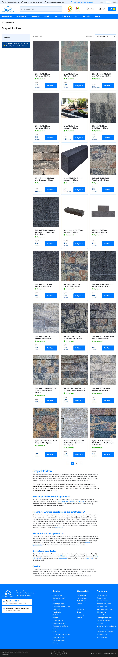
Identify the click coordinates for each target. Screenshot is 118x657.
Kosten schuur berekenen (105, 629)
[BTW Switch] (108, 2)
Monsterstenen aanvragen (61, 606)
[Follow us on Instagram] (59, 653)
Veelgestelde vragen (59, 623)
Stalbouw (100, 623)
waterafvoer (59, 527)
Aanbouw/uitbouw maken (105, 609)
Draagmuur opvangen (104, 604)
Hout (55, 16)
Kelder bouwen (101, 612)
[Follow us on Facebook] (53, 653)
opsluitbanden (62, 556)
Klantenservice (57, 595)
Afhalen (55, 601)
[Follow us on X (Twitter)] (65, 653)
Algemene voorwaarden (96, 653)
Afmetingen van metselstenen (106, 626)
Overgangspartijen (59, 604)
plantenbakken (70, 501)
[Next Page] (81, 463)
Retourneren (57, 609)
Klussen (97, 16)
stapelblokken (63, 558)
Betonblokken (7, 16)
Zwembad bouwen (103, 615)
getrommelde (37, 545)
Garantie (55, 632)
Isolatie (47, 16)
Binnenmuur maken (103, 601)
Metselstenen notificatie (60, 626)
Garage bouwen (102, 598)
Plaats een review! (58, 637)
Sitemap (55, 643)
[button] (16, 45)
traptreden (81, 501)
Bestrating (86, 16)
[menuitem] (61, 595)
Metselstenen (35, 16)
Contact (55, 615)
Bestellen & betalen (59, 640)
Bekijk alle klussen (102, 637)
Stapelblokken (9, 23)
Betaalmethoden (58, 620)
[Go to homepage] (8, 9)
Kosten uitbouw (102, 634)
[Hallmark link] (77, 9)
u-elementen (90, 558)
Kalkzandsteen (21, 16)
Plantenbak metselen (103, 620)
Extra (76, 16)
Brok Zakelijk (57, 612)
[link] (46, 56)
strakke (87, 543)
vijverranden (61, 501)
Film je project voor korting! (61, 634)
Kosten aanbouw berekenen (105, 632)
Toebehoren (66, 16)
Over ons (55, 618)
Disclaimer (113, 653)
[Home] (2, 23)
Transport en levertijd (59, 598)
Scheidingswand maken (104, 618)
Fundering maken (102, 606)
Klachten (55, 629)
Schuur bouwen (102, 595)
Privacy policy (106, 653)
